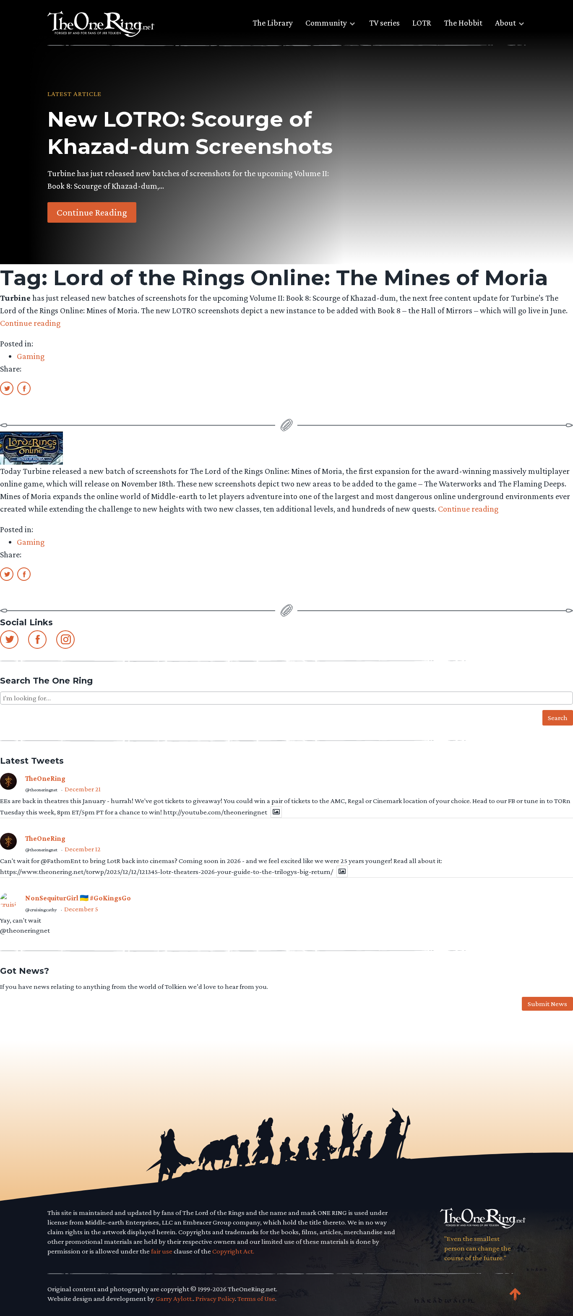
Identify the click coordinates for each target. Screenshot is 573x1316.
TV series (384, 22)
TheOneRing (45, 779)
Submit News (547, 1004)
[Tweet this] (6, 388)
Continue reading (30, 323)
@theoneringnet (41, 790)
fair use (161, 1251)
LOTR (421, 22)
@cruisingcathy (41, 910)
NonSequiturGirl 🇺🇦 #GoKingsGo (78, 898)
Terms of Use (256, 1299)
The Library (273, 22)
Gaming (30, 356)
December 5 (81, 909)
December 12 (83, 849)
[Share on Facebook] (24, 388)
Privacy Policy (215, 1299)
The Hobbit (463, 22)
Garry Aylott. (174, 1299)
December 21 (83, 789)
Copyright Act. (233, 1251)
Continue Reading (92, 212)
